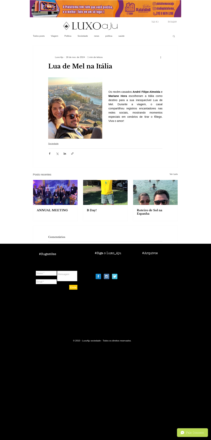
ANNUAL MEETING (52, 210)
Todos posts (39, 36)
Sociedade (83, 36)
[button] (173, 36)
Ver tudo (174, 174)
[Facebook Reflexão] (98, 276)
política (108, 36)
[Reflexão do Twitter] (114, 276)
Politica (67, 36)
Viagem (54, 36)
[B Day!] (105, 192)
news (96, 36)
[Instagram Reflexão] (106, 276)
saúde (121, 36)
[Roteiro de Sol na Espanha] (155, 192)
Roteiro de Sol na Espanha (149, 212)
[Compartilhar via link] (72, 153)
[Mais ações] (160, 57)
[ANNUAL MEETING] (55, 192)
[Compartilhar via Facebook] (49, 153)
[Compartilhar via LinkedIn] (64, 153)
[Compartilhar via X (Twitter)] (57, 153)
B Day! (92, 210)
